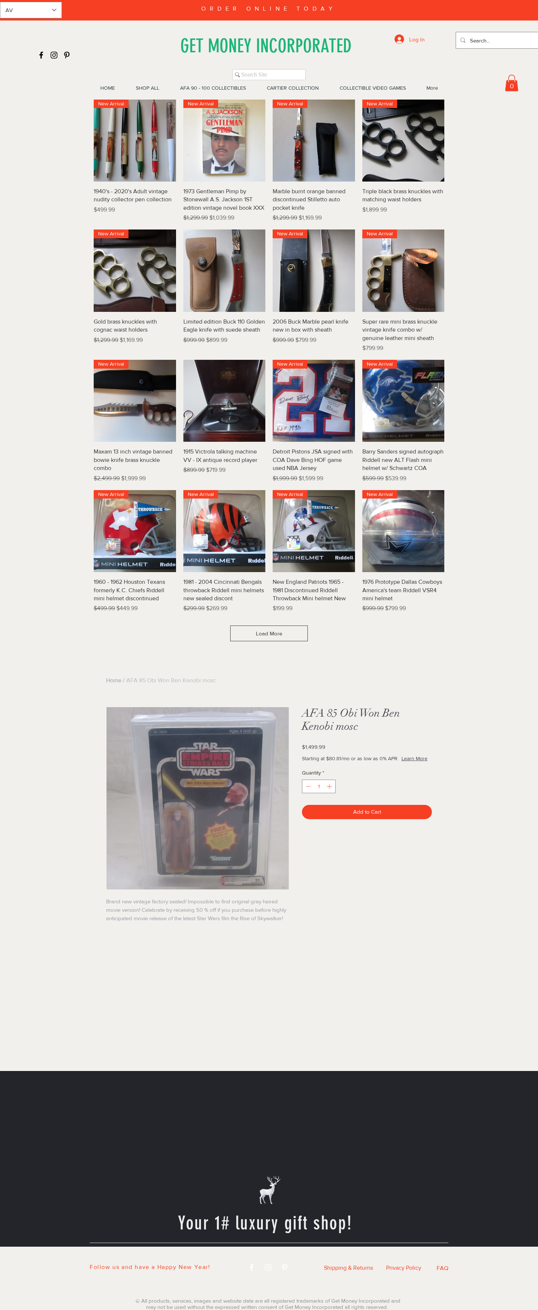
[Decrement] (307, 793)
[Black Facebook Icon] (41, 55)
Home (114, 680)
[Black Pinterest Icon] (66, 55)
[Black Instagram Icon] (54, 55)
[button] (512, 83)
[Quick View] (224, 270)
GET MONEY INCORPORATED (266, 46)
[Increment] (330, 793)
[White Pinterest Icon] (284, 1267)
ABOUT (356, 1256)
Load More (269, 633)
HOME (135, 1256)
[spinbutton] (318, 793)
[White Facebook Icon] (251, 1267)
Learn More (354, 766)
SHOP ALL (179, 1256)
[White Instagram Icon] (268, 1267)
